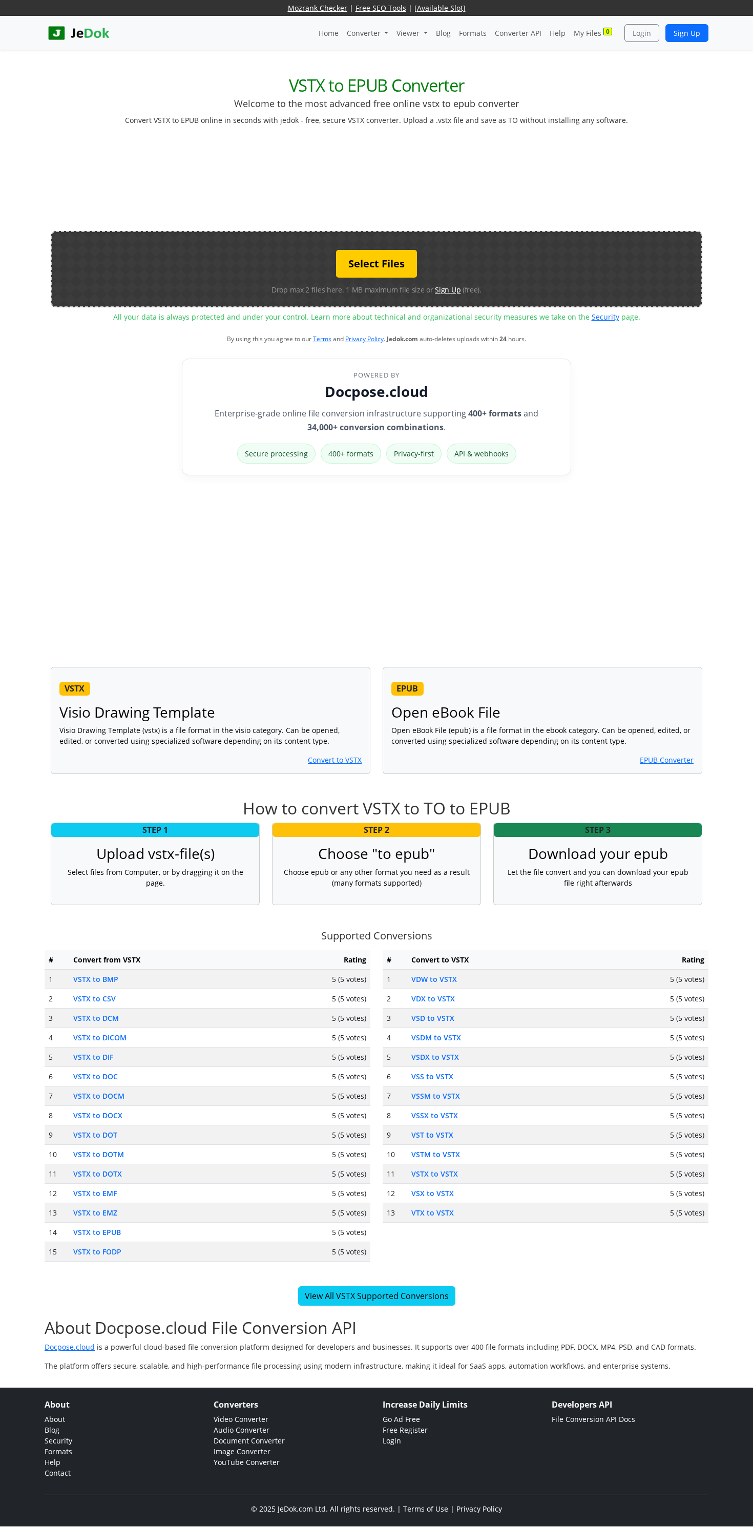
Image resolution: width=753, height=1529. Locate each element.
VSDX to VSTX (435, 1057)
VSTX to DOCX (97, 1115)
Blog (443, 33)
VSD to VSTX (432, 1018)
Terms (322, 338)
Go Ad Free (401, 1419)
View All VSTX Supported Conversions (377, 1296)
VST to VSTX (432, 1135)
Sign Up (687, 33)
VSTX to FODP (97, 1251)
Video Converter (241, 1419)
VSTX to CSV (94, 998)
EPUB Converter (667, 760)
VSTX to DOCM (98, 1096)
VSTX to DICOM (100, 1037)
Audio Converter (241, 1430)
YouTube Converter (247, 1462)
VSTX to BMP (95, 979)
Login (642, 33)
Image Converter (242, 1451)
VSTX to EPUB (97, 1232)
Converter (365, 33)
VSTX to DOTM (98, 1154)
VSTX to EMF (95, 1193)
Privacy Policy (364, 338)
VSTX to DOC (95, 1076)
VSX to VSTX (432, 1193)
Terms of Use (425, 1509)
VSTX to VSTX (434, 1174)
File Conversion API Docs (593, 1419)
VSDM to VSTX (436, 1037)
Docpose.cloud (376, 391)
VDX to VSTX (433, 998)
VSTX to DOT (95, 1135)
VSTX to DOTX (97, 1174)
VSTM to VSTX (435, 1154)
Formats (473, 33)
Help (558, 33)
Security (605, 317)
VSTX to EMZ (95, 1213)
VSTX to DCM (96, 1018)
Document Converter (249, 1441)
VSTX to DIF (93, 1057)
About (55, 1419)
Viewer (409, 33)
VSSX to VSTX (434, 1115)
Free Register (405, 1430)
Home (329, 33)
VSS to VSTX (432, 1076)
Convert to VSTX (335, 760)
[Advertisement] (376, 182)
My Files (592, 32)
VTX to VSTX (432, 1213)
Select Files (376, 263)
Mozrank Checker (317, 8)
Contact (58, 1473)
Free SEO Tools (380, 8)
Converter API (518, 33)
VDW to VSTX (434, 979)
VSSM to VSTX (435, 1096)
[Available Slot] (440, 8)
